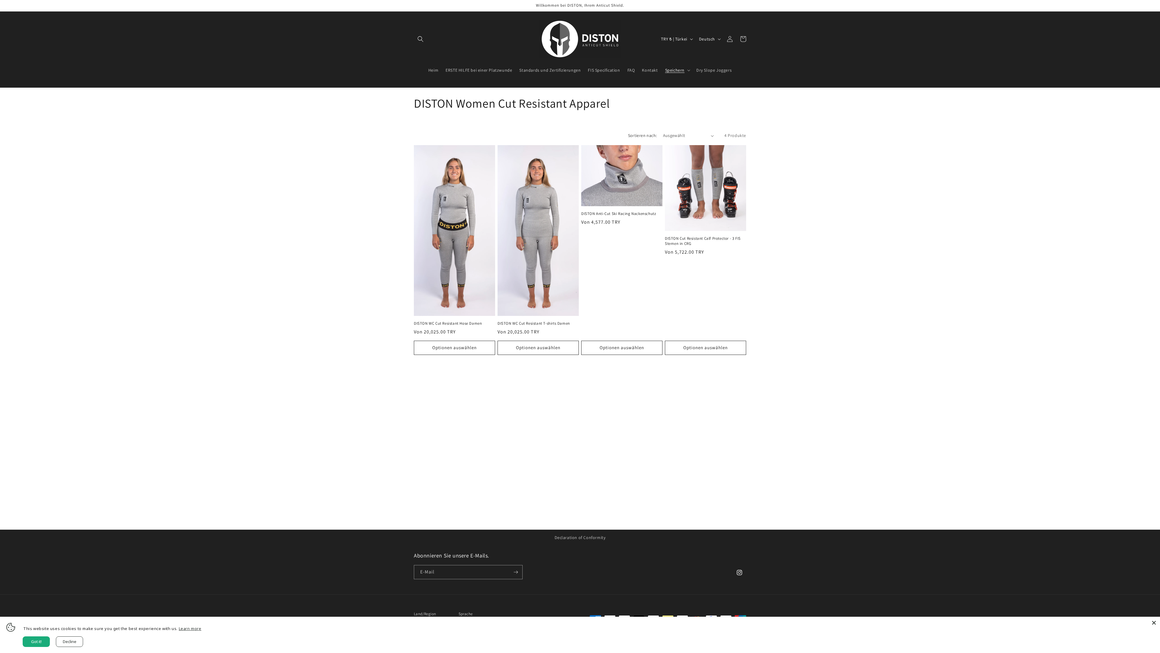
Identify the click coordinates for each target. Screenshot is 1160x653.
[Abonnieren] (515, 572)
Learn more (190, 628)
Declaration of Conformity (580, 537)
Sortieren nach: (642, 135)
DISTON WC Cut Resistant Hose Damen (448, 323)
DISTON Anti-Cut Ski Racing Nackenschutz (618, 213)
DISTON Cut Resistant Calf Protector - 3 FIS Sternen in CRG (703, 241)
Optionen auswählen (454, 347)
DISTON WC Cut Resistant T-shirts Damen (534, 323)
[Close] (1154, 623)
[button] (420, 39)
